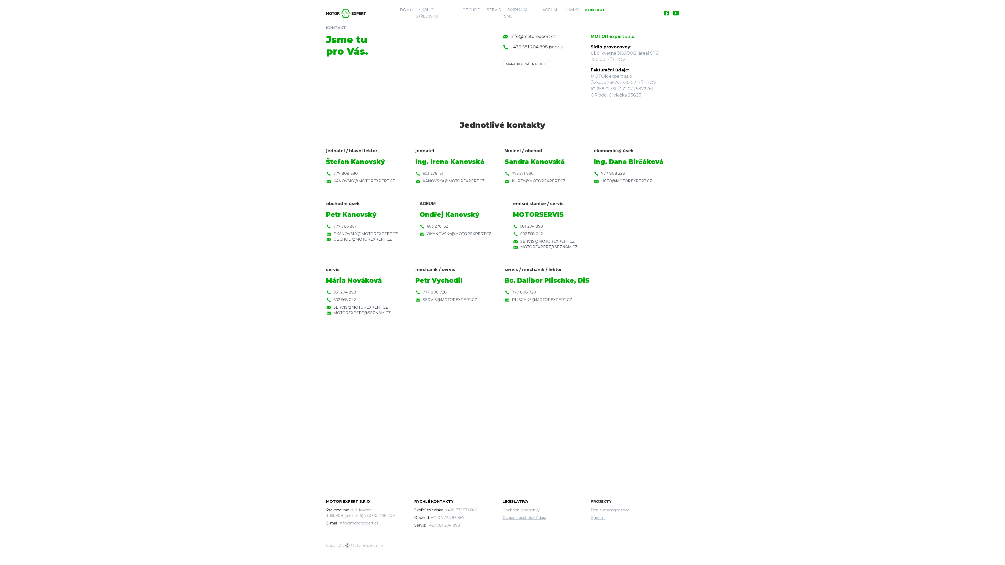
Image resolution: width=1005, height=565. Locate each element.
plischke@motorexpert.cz (542, 299)
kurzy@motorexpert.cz (539, 181)
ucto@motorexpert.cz (626, 181)
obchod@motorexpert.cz (362, 239)
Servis (494, 10)
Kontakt (595, 10)
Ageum (550, 10)
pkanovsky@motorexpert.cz (365, 233)
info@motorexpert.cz (533, 36)
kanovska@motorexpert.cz (454, 181)
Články (571, 10)
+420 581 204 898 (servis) (537, 46)
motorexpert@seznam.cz (549, 247)
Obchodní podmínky (521, 510)
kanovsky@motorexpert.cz (364, 181)
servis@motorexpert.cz (547, 241)
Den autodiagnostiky (610, 510)
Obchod (471, 10)
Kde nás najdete (526, 64)
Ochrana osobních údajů (524, 517)
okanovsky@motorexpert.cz (459, 233)
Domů (406, 10)
